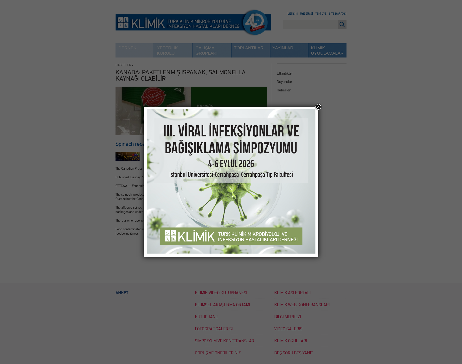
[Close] (318, 107)
